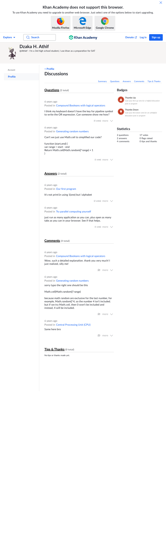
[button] (12, 53)
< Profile (49, 69)
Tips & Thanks (154, 81)
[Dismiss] (160, 2)
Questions (114, 81)
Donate (129, 37)
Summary (102, 81)
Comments (139, 81)
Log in (143, 37)
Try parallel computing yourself (73, 211)
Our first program (66, 189)
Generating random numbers (72, 131)
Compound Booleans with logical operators (80, 105)
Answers (127, 81)
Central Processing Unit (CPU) (73, 325)
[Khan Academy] (83, 37)
